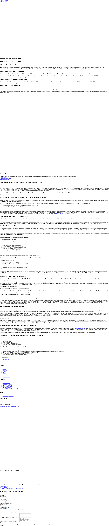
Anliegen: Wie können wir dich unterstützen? (9, 512)
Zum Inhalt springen (4, 0)
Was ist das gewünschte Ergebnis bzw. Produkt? (9, 517)
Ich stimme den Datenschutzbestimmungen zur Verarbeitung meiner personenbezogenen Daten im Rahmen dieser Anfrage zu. (27, 524)
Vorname (2, 493)
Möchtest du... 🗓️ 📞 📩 (5, 507)
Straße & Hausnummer (4, 503)
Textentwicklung (73, 213)
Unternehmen (3, 500)
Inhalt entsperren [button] (3, 487)
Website (1, 501)
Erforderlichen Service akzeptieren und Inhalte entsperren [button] (11, 488)
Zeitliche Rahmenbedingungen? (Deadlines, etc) (9, 521)
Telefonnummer (3, 499)
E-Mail (1, 497)
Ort (1, 505)
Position (1, 496)
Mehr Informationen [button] (4, 486)
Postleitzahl (2, 504)
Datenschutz (2, 522)
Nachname (2, 495)
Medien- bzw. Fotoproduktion (62, 213)
